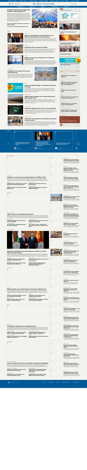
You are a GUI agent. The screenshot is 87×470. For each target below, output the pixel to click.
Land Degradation (32, 368)
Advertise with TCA (66, 382)
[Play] (61, 67)
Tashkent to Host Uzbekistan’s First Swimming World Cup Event (37, 296)
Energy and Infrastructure (65, 108)
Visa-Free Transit (66, 241)
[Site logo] (43, 3)
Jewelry (26, 55)
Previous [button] (8, 141)
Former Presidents (67, 212)
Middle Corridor (66, 166)
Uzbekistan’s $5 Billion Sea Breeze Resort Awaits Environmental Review (16, 370)
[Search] (12, 4)
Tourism (8, 186)
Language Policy (27, 106)
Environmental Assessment (12, 368)
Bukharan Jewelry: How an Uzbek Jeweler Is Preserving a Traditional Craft (69, 97)
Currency (65, 176)
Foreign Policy (63, 102)
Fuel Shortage (31, 257)
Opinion (26, 33)
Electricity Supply (32, 182)
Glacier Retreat (66, 362)
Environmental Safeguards (12, 361)
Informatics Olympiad (32, 298)
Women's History (10, 298)
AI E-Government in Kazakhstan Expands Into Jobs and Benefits (16, 225)
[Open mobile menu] (9, 4)
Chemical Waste (31, 373)
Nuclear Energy (66, 158)
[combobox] (73, 4)
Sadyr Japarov (66, 203)
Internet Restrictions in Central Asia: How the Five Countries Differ (38, 221)
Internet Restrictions (32, 219)
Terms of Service (75, 382)
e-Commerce (9, 175)
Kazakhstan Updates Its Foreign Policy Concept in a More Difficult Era (69, 104)
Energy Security (27, 94)
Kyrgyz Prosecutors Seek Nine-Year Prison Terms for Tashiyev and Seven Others (16, 333)
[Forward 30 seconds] (64, 67)
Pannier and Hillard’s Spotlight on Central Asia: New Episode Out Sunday (16, 296)
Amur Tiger (65, 370)
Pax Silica (26, 45)
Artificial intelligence (10, 223)
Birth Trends (66, 296)
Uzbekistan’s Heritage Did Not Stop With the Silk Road (63, 143)
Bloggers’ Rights (66, 307)
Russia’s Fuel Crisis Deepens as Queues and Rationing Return (38, 259)
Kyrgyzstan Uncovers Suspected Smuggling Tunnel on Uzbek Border (17, 337)
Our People (51, 382)
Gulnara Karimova (67, 333)
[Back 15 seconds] (63, 67)
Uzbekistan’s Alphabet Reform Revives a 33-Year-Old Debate (40, 108)
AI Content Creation (67, 287)
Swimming (30, 294)
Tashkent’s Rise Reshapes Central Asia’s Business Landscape (38, 188)
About (45, 382)
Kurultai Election (11, 69)
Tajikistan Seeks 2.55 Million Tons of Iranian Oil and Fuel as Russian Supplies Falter (17, 184)
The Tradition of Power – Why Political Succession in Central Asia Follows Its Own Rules (38, 225)
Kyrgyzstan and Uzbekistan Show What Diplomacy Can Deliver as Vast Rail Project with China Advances (38, 36)
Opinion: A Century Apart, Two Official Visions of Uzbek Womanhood (16, 300)
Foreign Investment (32, 186)
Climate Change (9, 373)
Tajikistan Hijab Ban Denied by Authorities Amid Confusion (38, 337)
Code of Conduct (64, 74)
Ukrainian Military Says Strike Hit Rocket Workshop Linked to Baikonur (16, 263)
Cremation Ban (66, 221)
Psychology (9, 324)
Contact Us (57, 382)
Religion (30, 335)
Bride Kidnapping (66, 324)
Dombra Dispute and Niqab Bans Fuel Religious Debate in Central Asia (37, 333)
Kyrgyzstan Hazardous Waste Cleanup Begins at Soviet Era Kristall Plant (37, 375)
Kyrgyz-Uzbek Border (11, 335)
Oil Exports (65, 184)
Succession (31, 223)
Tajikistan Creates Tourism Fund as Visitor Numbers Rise (16, 188)
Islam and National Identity (33, 331)
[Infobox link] (32, 31)
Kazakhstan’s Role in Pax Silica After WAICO (36, 47)
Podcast (26, 83)
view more (77, 71)
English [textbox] (75, 3)
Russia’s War (9, 261)
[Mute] (78, 67)
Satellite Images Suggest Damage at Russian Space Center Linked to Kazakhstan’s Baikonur (37, 264)
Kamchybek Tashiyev (10, 331)
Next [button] (78, 141)
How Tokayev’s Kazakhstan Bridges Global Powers (17, 26)
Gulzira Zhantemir (67, 270)
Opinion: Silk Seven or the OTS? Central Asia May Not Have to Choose (22, 143)
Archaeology (66, 279)
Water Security (66, 343)
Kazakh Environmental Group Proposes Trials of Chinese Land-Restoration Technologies (38, 370)
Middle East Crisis (28, 116)
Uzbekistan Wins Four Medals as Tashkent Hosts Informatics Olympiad (38, 300)
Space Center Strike (32, 261)
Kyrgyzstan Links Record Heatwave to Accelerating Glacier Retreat (16, 375)
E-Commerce (63, 115)
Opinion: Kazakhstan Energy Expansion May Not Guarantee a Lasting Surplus (69, 111)
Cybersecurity (66, 316)
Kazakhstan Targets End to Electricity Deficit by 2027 (37, 184)
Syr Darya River (66, 352)
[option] (43, 140)
